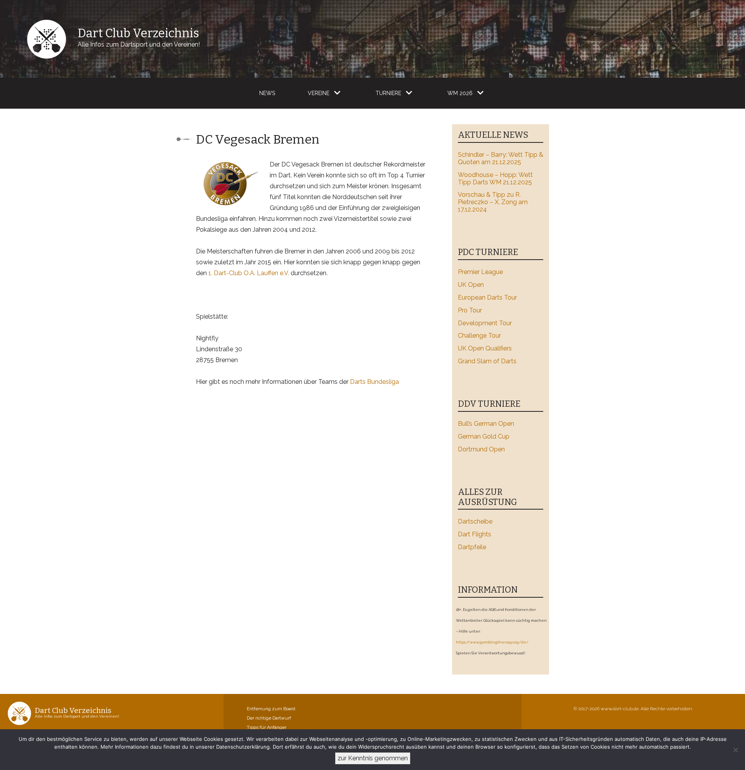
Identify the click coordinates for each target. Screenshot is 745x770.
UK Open (471, 284)
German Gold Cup (483, 436)
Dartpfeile (472, 547)
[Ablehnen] (735, 750)
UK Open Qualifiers (485, 348)
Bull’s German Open (486, 423)
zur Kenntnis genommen (373, 758)
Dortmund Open (481, 449)
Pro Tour (470, 310)
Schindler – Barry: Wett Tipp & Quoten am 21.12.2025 (500, 158)
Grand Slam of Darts (487, 361)
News (267, 93)
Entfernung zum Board (271, 708)
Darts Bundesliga (374, 381)
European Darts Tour (487, 297)
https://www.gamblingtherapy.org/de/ (492, 642)
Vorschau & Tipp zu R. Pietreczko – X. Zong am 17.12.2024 (493, 202)
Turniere (388, 93)
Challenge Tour (479, 335)
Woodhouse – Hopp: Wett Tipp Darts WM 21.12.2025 (495, 178)
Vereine (318, 93)
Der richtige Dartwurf (269, 718)
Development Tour (485, 323)
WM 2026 (460, 93)
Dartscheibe (475, 521)
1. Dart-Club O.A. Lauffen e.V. (248, 273)
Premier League (480, 272)
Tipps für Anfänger (266, 727)
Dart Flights (474, 534)
